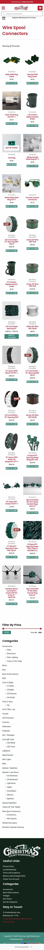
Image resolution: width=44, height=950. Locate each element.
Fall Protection (8, 718)
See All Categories (10, 902)
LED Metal (11, 743)
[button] (3, 8)
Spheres (10, 795)
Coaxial (5, 714)
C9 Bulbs (10, 690)
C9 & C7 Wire (7, 702)
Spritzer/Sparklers (9, 803)
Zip (8, 705)
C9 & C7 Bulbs (7, 683)
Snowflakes (11, 791)
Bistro (4, 665)
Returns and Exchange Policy (14, 876)
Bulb (4, 678)
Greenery (5, 722)
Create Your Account (11, 879)
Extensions (11, 653)
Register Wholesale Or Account (24, 18)
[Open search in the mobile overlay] (22, 13)
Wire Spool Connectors (11, 811)
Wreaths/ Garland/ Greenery (13, 827)
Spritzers (10, 799)
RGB (4, 764)
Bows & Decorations (10, 674)
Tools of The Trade (14, 661)
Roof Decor (7, 899)
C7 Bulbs (10, 686)
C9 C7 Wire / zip (8, 709)
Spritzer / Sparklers (9, 768)
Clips (9, 650)
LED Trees (11, 747)
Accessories (7, 646)
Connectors (11, 815)
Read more (11, 164)
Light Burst (11, 783)
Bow (4, 670)
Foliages (6, 896)
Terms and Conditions (11, 873)
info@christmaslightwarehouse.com (17, 919)
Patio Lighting (12, 657)
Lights (9, 787)
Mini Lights (6, 759)
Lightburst (6, 751)
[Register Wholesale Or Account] (3, 18)
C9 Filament (11, 694)
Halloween (6, 726)
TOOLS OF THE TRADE (11, 807)
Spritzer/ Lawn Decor (10, 772)
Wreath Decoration (9, 823)
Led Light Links (8, 739)
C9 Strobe (11, 697)
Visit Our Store (8, 922)
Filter (6, 632)
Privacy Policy (8, 866)
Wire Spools (12, 819)
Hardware (6, 731)
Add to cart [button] (11, 83)
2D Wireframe (12, 776)
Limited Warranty (9, 870)
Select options (11, 336)
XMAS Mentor (28, 939)
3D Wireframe (12, 779)
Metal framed (7, 755)
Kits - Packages (8, 735)
